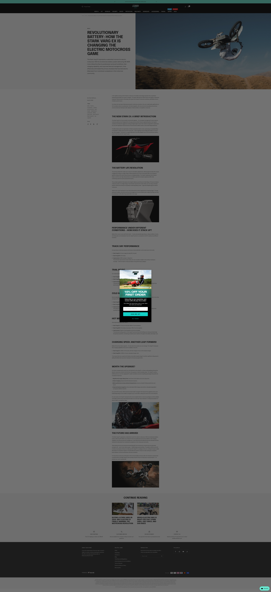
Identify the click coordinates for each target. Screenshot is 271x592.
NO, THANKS (135, 318)
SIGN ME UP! (135, 314)
